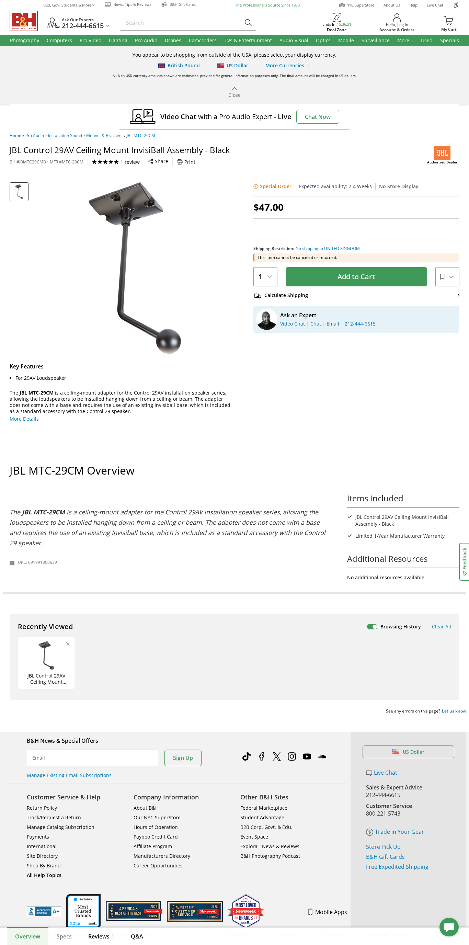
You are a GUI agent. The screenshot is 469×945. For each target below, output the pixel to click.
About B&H (146, 808)
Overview (27, 936)
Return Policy (42, 808)
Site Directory (42, 856)
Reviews (101, 936)
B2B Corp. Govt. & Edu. (266, 827)
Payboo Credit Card (156, 836)
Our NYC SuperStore (157, 817)
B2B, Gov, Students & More (67, 5)
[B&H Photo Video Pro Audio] (26, 21)
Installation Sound (65, 136)
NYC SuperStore (360, 5)
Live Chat (435, 5)
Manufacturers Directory (162, 856)
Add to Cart (356, 276)
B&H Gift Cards (385, 857)
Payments (38, 836)
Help (413, 5)
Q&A (137, 936)
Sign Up (183, 758)
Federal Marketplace (263, 808)
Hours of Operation (156, 827)
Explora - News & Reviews (269, 846)
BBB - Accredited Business (44, 911)
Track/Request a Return (54, 817)
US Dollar (413, 752)
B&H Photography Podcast (270, 856)
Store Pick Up (383, 847)
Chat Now (318, 117)
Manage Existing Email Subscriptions (69, 775)
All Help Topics (44, 875)
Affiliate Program (153, 846)
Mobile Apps (331, 912)
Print (189, 162)
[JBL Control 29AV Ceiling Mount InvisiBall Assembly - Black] (135, 268)
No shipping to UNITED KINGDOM (328, 249)
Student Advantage (262, 817)
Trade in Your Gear (399, 831)
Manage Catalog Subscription (60, 827)
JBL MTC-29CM (141, 136)
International (42, 846)
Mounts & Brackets (104, 136)
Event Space (254, 836)
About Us (392, 5)
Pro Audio (34, 136)
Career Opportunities (158, 865)
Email (38, 757)
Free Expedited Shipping (397, 866)
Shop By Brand (44, 865)
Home (15, 136)
